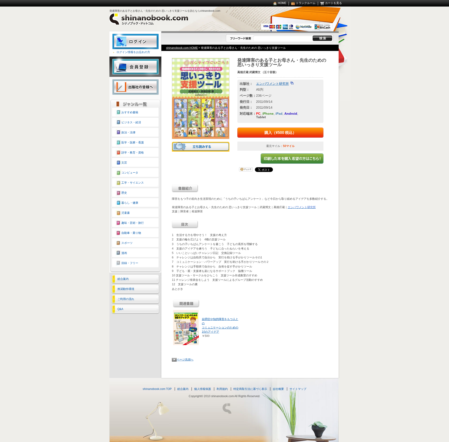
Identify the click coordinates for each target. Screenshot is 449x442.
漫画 (124, 253)
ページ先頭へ (185, 359)
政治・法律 (128, 132)
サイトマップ (298, 389)
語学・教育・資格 (132, 152)
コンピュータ (129, 172)
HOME (282, 3)
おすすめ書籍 (129, 112)
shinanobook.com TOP (157, 389)
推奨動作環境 (125, 289)
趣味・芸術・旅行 (132, 223)
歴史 (124, 192)
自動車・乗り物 (131, 233)
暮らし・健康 (129, 202)
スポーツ (127, 243)
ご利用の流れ (125, 299)
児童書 (125, 212)
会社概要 (278, 389)
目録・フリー (129, 263)
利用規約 (222, 389)
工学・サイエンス (132, 182)
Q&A (120, 309)
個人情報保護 (202, 389)
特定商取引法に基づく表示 (250, 389)
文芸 (124, 162)
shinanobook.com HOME (182, 48)
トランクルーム (305, 3)
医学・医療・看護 (132, 142)
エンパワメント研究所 (272, 84)
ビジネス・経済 (131, 122)
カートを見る (333, 3)
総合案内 (123, 279)
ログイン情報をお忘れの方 (133, 52)
